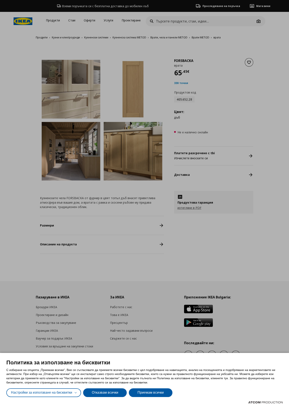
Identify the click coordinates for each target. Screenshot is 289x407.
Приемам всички (151, 392)
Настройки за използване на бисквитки (41, 392)
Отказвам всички (105, 392)
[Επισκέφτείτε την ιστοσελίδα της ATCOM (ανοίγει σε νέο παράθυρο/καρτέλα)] (265, 402)
